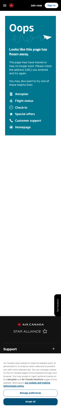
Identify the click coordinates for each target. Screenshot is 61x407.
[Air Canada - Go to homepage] (30, 324)
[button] (30, 349)
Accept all (30, 401)
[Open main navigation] (5, 5)
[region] (30, 380)
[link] (36, 5)
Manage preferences (30, 392)
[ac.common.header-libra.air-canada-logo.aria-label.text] (11, 5)
